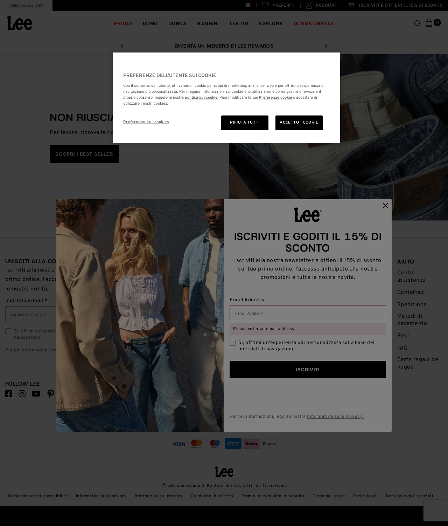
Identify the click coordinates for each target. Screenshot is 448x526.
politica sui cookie (201, 97)
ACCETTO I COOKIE (299, 122)
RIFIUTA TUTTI (244, 122)
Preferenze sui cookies (146, 122)
